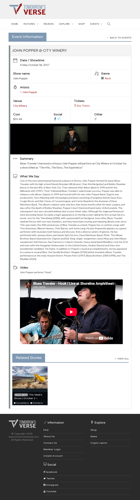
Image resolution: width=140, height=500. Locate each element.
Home (14, 24)
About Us (49, 436)
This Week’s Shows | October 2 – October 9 (28, 398)
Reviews (49, 24)
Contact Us (50, 443)
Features (30, 24)
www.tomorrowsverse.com (24, 436)
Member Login (52, 449)
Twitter (50, 478)
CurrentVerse (22, 403)
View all (123, 358)
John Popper (29, 92)
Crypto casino (98, 443)
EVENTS (94, 24)
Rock (108, 78)
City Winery (20, 105)
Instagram (52, 485)
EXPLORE (64, 24)
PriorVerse (37, 403)
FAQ (46, 430)
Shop (93, 430)
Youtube (51, 491)
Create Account (53, 456)
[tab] (70, 50)
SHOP (81, 24)
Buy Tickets (83, 105)
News (93, 436)
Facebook (51, 472)
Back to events (120, 37)
